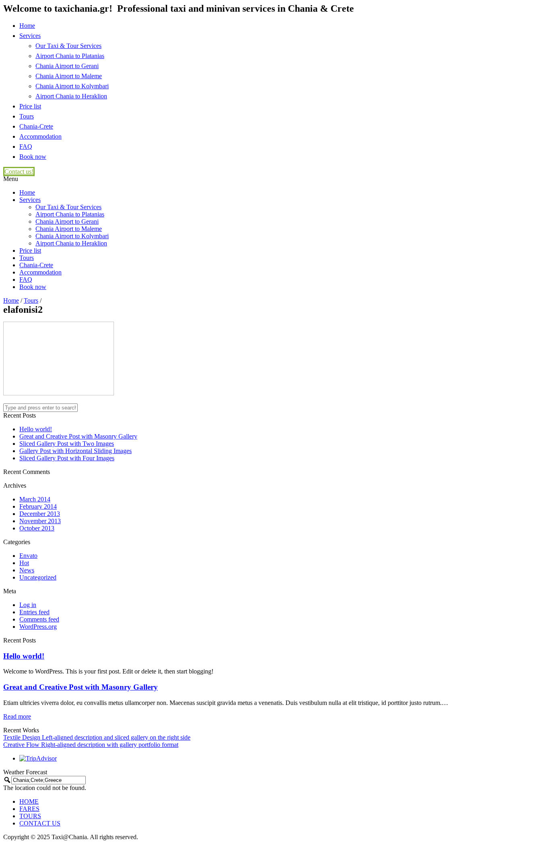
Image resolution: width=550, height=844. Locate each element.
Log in (27, 604)
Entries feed (34, 612)
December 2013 (39, 513)
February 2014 (38, 506)
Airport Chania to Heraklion (71, 96)
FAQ (25, 146)
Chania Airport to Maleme (68, 76)
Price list (30, 106)
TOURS (30, 816)
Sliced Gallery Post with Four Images (66, 458)
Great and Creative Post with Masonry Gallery (78, 436)
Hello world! (35, 429)
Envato (28, 555)
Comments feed (39, 619)
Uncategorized (37, 577)
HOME (29, 801)
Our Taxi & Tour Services (68, 45)
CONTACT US (39, 823)
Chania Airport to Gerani (67, 65)
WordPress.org (38, 626)
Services (30, 35)
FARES (29, 808)
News (26, 570)
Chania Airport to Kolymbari (72, 86)
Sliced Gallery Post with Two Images (66, 443)
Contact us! (18, 171)
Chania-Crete (36, 126)
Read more (17, 716)
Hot (24, 562)
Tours (26, 116)
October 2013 (36, 528)
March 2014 (34, 499)
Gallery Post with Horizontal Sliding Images (75, 450)
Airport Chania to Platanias (69, 55)
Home (27, 25)
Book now (32, 156)
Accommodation (40, 136)
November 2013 (40, 521)
